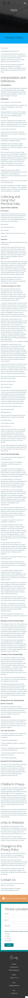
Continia (8, 936)
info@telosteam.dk (14, 985)
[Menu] (25, 3)
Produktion (9, 940)
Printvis (8, 934)
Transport (8, 938)
